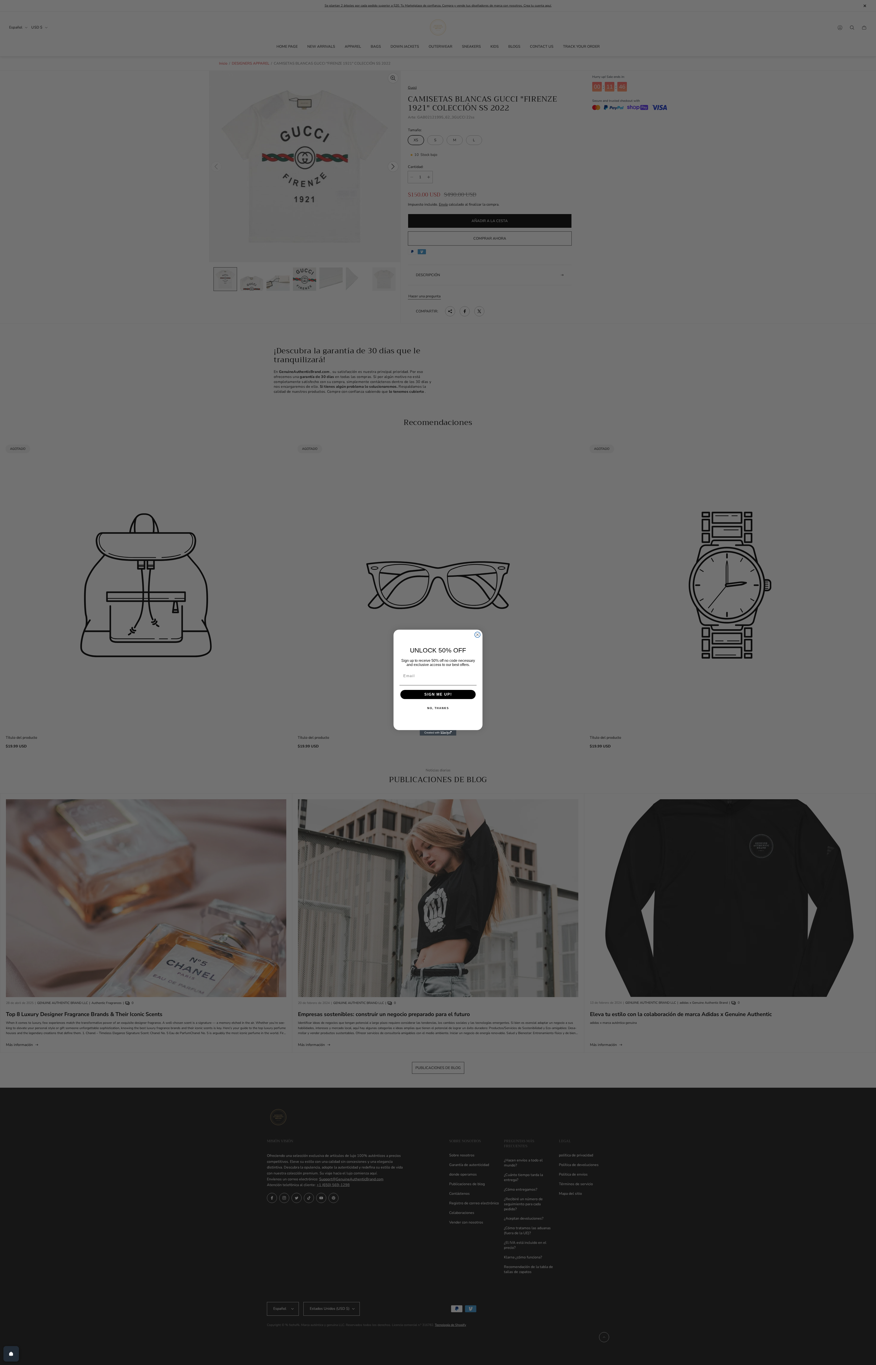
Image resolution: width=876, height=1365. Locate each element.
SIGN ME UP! (438, 694)
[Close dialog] (477, 634)
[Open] (11, 1354)
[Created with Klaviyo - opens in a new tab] (438, 733)
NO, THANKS (438, 708)
